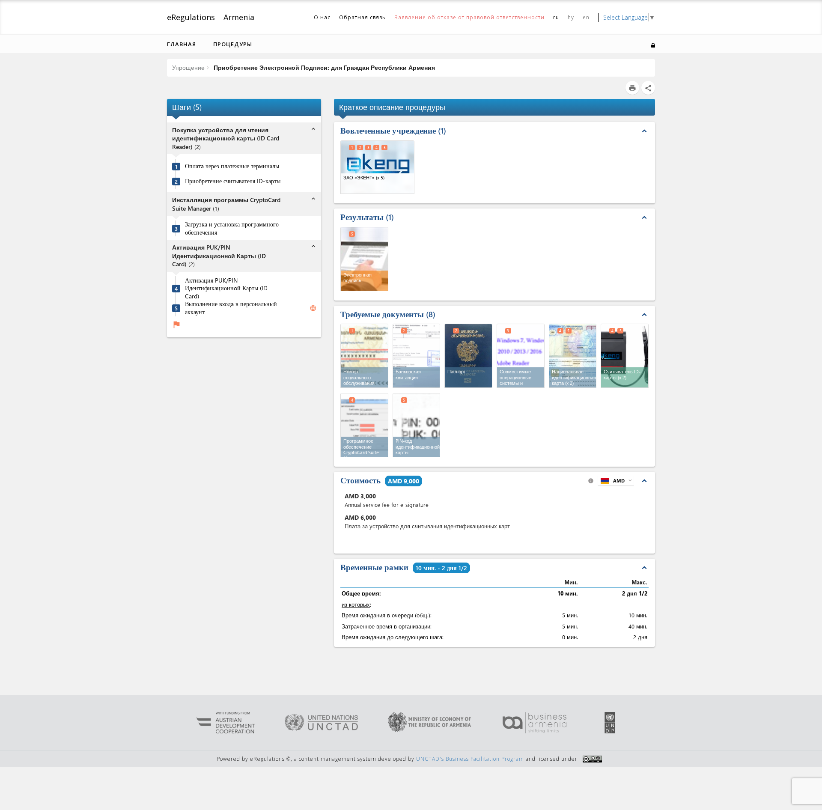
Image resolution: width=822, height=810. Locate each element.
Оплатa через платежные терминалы (232, 166)
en (586, 17)
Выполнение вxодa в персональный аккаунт (231, 308)
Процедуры (232, 44)
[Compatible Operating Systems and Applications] (521, 356)
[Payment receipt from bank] (417, 356)
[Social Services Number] (364, 356)
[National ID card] (573, 356)
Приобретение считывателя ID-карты (232, 181)
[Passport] (468, 356)
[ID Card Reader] (625, 356)
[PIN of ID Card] (417, 425)
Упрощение (188, 67)
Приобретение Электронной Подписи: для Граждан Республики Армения (323, 67)
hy (571, 17)
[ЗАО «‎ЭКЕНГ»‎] (377, 167)
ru (556, 17)
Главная (181, 44)
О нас (322, 17)
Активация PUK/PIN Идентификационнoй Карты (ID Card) (226, 288)
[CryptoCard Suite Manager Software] (364, 425)
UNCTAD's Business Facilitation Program (470, 758)
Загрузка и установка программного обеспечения (232, 228)
